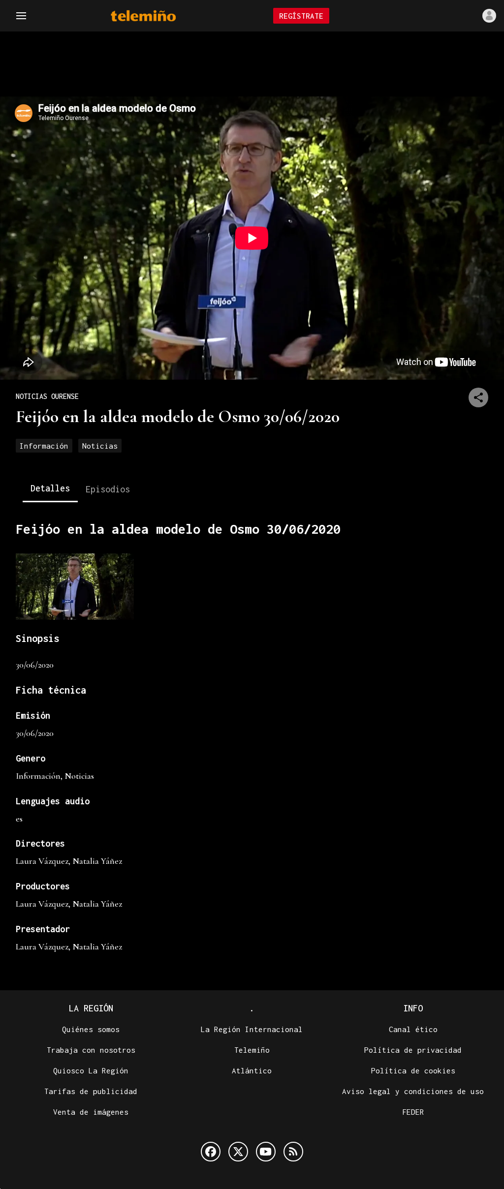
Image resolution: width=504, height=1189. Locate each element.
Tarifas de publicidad (90, 1091)
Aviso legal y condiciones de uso (413, 1091)
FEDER (413, 1111)
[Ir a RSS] (293, 1151)
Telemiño (252, 1049)
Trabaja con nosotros (91, 1049)
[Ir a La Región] (156, 16)
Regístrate (301, 15)
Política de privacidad (413, 1049)
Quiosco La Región (90, 1070)
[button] (21, 16)
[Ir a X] (238, 1151)
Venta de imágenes (90, 1111)
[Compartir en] (478, 397)
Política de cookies (413, 1070)
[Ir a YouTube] (266, 1151)
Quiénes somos (91, 1029)
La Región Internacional (252, 1029)
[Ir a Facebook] (210, 1151)
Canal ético (413, 1029)
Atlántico (252, 1070)
